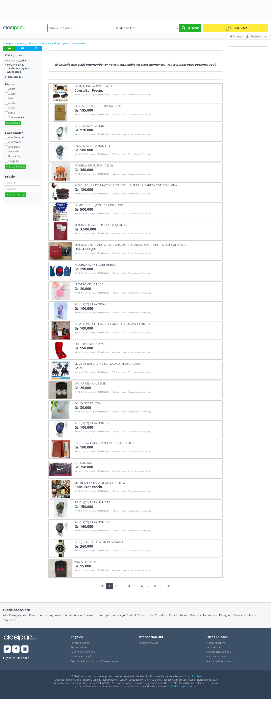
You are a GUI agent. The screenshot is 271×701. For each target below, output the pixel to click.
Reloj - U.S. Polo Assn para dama (98, 541)
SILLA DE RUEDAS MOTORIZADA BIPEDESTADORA (107, 363)
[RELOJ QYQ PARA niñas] (60, 310)
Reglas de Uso (79, 647)
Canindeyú (118, 615)
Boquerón (75, 615)
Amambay (46, 615)
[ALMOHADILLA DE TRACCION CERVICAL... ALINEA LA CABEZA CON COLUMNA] (60, 191)
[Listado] (9, 48)
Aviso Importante (216, 656)
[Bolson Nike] (60, 469)
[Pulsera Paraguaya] (60, 350)
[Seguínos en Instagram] (25, 649)
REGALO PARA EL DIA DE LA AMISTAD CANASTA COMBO (112, 323)
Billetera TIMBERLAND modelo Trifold (104, 442)
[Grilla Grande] (35, 48)
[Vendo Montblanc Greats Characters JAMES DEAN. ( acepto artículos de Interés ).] (60, 251)
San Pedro (9, 620)
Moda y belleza (15, 64)
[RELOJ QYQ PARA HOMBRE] (60, 132)
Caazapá (104, 615)
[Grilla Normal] (22, 48)
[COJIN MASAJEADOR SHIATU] (60, 92)
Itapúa (183, 615)
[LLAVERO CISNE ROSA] (60, 290)
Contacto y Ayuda (148, 643)
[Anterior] (102, 586)
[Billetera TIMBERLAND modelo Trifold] (60, 449)
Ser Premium (213, 647)
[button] (235, 28)
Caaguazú (90, 615)
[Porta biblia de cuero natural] (60, 112)
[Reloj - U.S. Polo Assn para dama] (60, 548)
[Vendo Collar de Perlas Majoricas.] (60, 231)
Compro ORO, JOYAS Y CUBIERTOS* (98, 205)
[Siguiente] (168, 586)
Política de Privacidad (83, 652)
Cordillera (161, 615)
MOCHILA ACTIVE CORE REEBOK (95, 264)
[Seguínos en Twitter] (7, 649)
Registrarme (258, 36)
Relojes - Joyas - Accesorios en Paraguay (131, 134)
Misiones (195, 615)
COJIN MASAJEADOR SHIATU (93, 86)
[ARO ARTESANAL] (60, 568)
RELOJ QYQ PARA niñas (90, 304)
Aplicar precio (14, 194)
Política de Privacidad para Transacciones (94, 661)
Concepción (145, 615)
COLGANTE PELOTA (87, 403)
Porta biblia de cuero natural (98, 105)
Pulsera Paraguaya (89, 343)
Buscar (192, 28)
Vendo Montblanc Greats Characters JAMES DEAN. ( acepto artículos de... (130, 244)
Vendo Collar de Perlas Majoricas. (101, 224)
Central (131, 615)
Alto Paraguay (12, 615)
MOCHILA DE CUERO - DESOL (93, 165)
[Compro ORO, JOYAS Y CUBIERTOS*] (60, 211)
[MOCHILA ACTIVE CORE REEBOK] (60, 271)
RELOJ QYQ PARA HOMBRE (92, 125)
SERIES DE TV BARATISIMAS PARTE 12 (99, 482)
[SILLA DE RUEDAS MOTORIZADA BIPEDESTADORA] (60, 370)
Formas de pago (80, 643)
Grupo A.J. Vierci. (193, 676)
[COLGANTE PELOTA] (60, 409)
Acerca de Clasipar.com (219, 661)
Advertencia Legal (81, 656)
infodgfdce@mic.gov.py (183, 686)
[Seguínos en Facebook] (16, 649)
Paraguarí (225, 615)
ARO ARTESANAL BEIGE (90, 383)
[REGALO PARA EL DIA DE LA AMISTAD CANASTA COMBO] (60, 330)
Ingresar (238, 36)
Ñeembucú (210, 615)
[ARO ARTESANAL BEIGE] (60, 389)
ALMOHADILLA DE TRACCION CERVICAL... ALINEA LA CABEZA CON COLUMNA (125, 185)
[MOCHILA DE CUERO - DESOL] (60, 171)
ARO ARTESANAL (85, 561)
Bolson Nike (83, 462)
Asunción (61, 615)
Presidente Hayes (244, 615)
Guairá (173, 615)
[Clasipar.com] (14, 28)
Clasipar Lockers (215, 643)
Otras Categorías (16, 60)
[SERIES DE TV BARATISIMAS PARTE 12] (60, 489)
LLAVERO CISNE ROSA (88, 284)
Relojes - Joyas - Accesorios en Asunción (131, 95)
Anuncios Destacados (218, 652)
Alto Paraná (30, 615)
